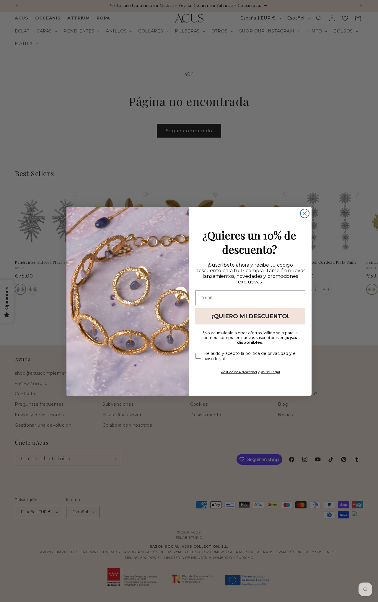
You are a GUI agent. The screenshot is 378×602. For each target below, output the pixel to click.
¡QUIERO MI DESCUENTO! (250, 316)
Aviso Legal (270, 372)
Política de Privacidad (239, 372)
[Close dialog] (304, 213)
